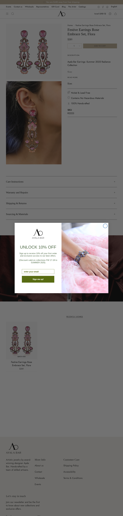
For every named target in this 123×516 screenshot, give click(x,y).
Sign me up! (38, 279)
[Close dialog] (105, 226)
